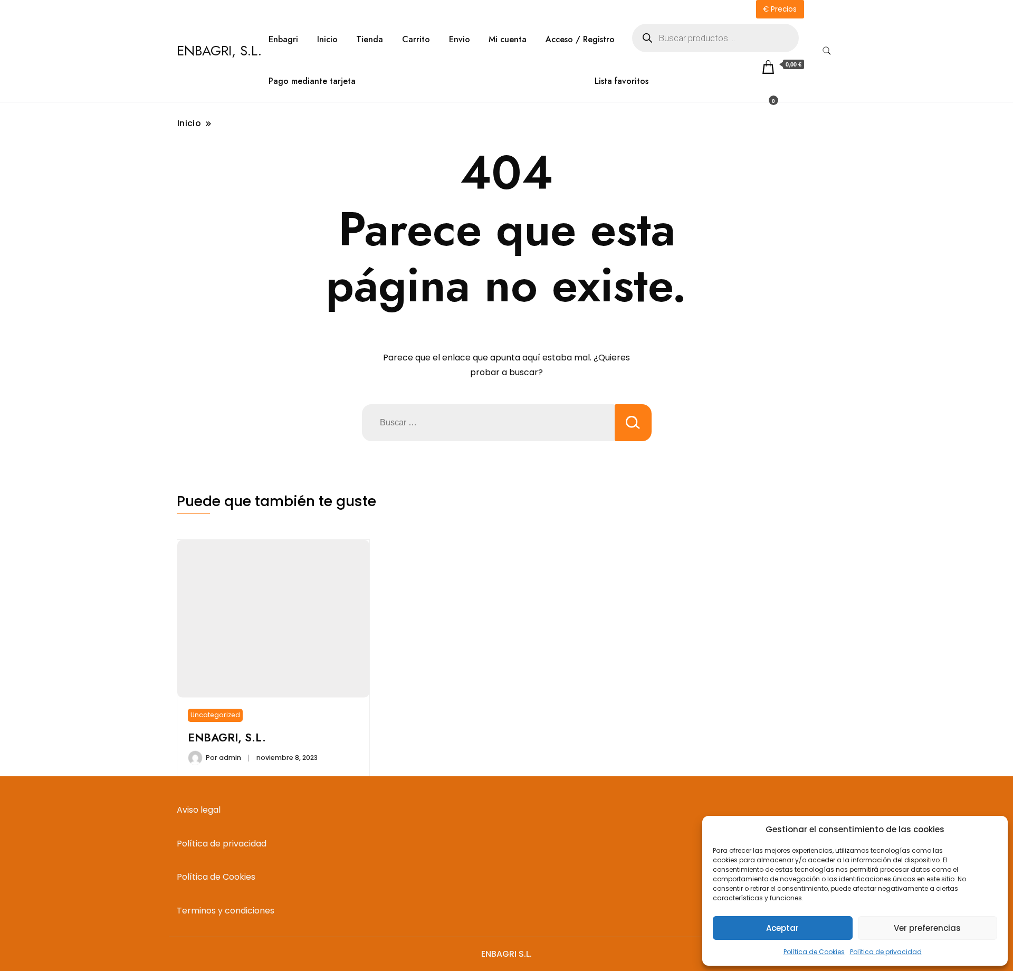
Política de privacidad (886, 951)
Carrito (416, 39)
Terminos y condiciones (225, 911)
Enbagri (283, 39)
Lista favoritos (621, 81)
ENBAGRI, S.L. (219, 51)
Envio (459, 39)
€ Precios (780, 9)
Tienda (369, 39)
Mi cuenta (508, 39)
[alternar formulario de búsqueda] (826, 51)
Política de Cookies (814, 951)
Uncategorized (215, 714)
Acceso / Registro (580, 39)
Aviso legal (199, 810)
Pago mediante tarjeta (312, 81)
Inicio (327, 39)
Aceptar (782, 928)
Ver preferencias (927, 928)
